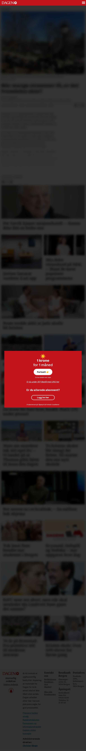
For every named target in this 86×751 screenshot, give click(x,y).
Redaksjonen (50, 679)
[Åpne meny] (83, 3)
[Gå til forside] (9, 3)
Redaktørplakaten (31, 720)
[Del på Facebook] (75, 105)
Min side (48, 692)
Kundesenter (50, 694)
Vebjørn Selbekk (10, 684)
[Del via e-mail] (83, 105)
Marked (47, 687)
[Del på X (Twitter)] (79, 105)
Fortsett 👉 (43, 372)
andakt (18, 177)
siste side (7, 177)
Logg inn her (43, 397)
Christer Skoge (30, 745)
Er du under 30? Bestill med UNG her (43, 381)
